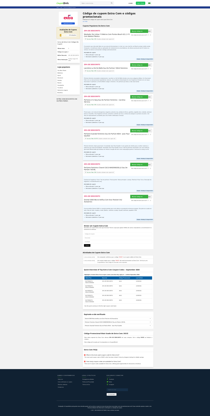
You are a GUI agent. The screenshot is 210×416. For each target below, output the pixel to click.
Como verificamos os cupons (65, 382)
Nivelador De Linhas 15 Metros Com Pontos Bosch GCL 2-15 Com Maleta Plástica (107, 35)
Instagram (111, 384)
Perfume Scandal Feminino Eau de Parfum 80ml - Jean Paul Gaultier (103, 325)
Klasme (59, 82)
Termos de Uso (86, 384)
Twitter (110, 382)
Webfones (60, 73)
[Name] (111, 3)
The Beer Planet (61, 70)
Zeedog (59, 80)
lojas (61, 7)
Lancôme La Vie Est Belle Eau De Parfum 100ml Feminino (106, 68)
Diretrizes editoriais (62, 384)
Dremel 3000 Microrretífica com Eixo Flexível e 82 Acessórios (101, 318)
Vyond (59, 75)
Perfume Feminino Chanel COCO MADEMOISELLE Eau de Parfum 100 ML (105, 322)
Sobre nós (60, 379)
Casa (58, 7)
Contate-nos (61, 387)
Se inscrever (111, 394)
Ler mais (85, 21)
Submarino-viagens (62, 90)
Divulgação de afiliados (88, 379)
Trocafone (60, 87)
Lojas (130, 3)
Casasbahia (60, 85)
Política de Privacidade (88, 382)
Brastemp (60, 92)
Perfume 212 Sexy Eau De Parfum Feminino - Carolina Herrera (104, 101)
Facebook (111, 379)
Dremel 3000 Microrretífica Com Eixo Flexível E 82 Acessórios (103, 201)
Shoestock (60, 78)
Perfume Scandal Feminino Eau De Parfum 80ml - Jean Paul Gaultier (106, 135)
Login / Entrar (140, 3)
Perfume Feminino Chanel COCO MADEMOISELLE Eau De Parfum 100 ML (105, 169)
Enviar (87, 245)
